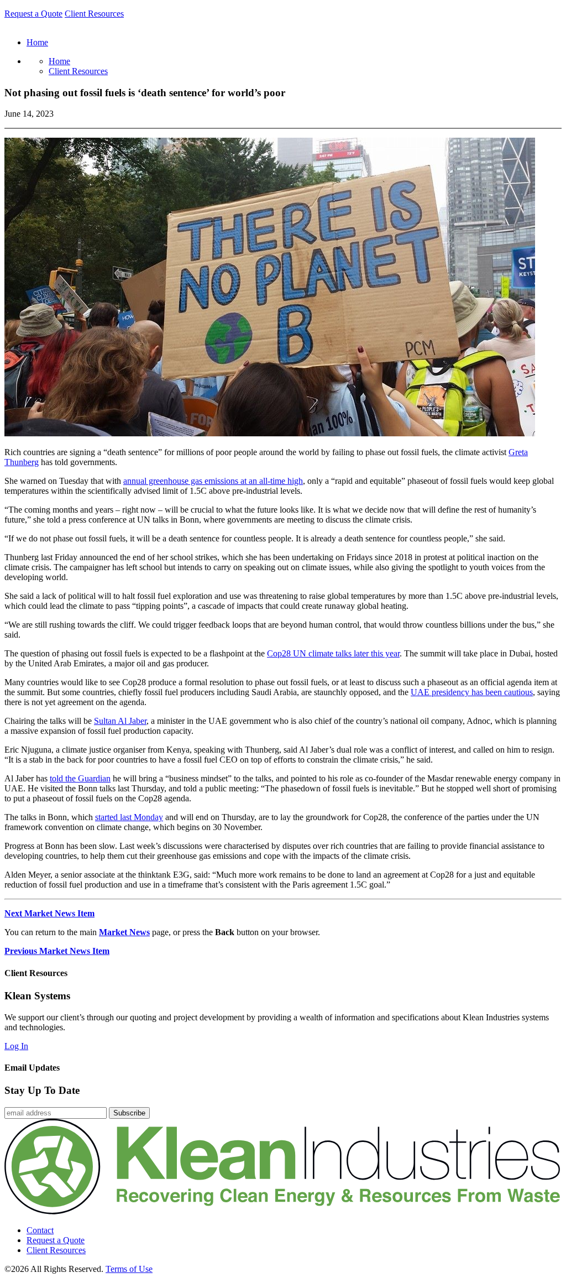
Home (59, 61)
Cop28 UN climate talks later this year (333, 653)
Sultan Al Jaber (120, 721)
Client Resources (94, 13)
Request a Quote (33, 13)
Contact (40, 1230)
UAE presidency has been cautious (472, 692)
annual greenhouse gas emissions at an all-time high (213, 481)
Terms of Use (129, 1269)
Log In (16, 1046)
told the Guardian (80, 778)
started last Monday (129, 817)
